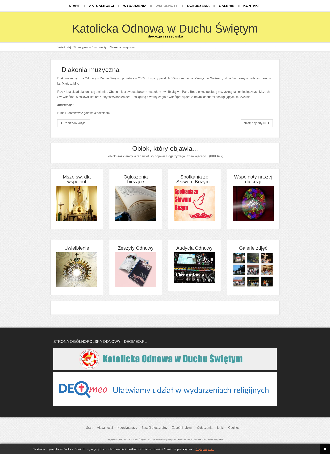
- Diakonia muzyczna (88, 69)
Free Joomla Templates (212, 440)
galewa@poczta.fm (97, 113)
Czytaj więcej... (205, 449)
